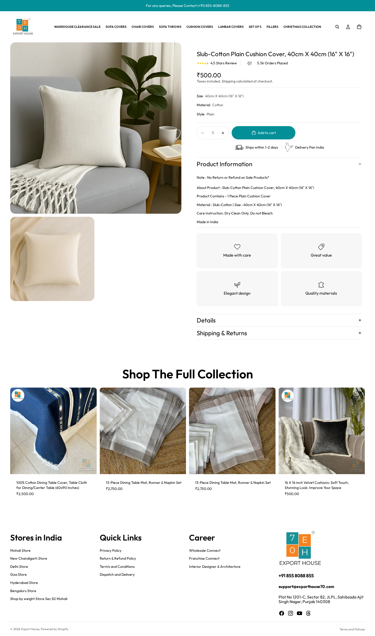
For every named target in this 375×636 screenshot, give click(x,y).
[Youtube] (299, 613)
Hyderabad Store (24, 582)
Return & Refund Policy (118, 558)
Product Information (224, 164)
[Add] (88, 466)
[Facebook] (282, 613)
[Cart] (359, 26)
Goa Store (18, 574)
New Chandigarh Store (28, 558)
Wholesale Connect (204, 550)
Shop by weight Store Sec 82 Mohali (38, 598)
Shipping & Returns (222, 333)
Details (206, 320)
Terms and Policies (352, 629)
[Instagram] (291, 613)
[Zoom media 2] (52, 259)
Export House (30, 629)
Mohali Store (20, 550)
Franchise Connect (204, 558)
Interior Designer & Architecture (215, 566)
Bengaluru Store (23, 590)
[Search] (337, 26)
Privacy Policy (110, 550)
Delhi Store (19, 566)
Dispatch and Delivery (117, 574)
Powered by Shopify (54, 629)
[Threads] (308, 613)
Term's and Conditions (117, 566)
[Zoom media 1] (95, 128)
